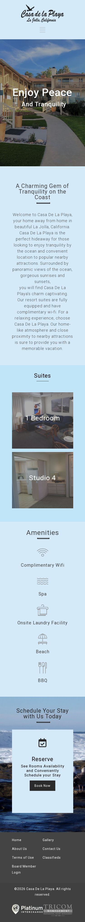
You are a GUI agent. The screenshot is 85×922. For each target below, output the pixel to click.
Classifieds (52, 857)
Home (17, 840)
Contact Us (52, 849)
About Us (19, 849)
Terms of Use (23, 857)
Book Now (42, 785)
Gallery (48, 840)
